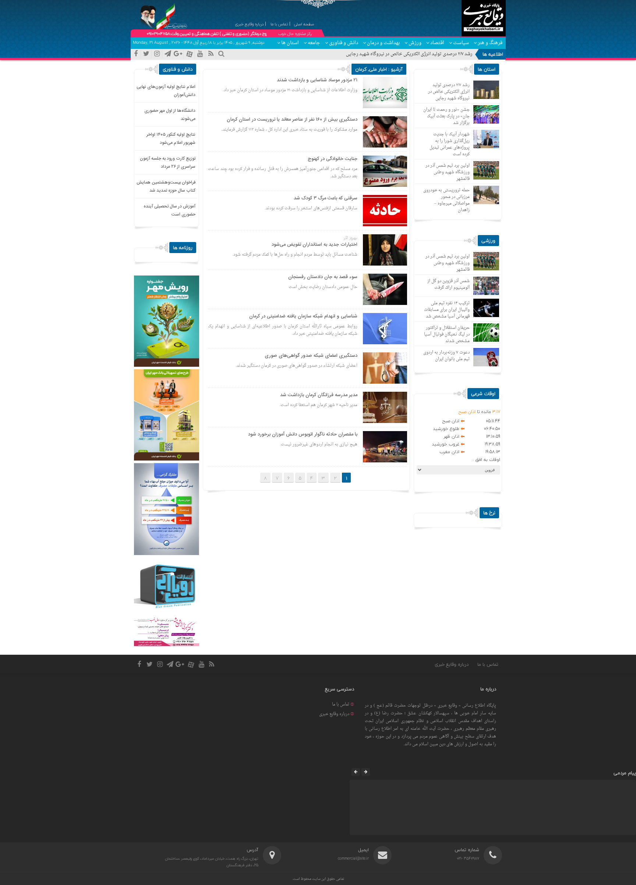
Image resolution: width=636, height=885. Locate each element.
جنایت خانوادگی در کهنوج (332, 159)
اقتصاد (437, 42)
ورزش (415, 42)
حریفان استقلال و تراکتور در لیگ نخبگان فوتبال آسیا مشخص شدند (447, 334)
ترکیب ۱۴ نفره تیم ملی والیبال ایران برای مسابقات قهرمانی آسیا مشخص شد (447, 309)
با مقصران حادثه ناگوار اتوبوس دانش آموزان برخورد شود (302, 434)
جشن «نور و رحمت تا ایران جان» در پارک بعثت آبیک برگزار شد (446, 116)
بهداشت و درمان (383, 42)
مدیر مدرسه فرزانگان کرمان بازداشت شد (318, 395)
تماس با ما (487, 664)
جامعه (314, 42)
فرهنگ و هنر (490, 42)
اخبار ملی (378, 69)
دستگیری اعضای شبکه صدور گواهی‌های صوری (311, 356)
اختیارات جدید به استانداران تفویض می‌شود (314, 245)
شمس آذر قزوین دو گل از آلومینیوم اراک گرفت (448, 284)
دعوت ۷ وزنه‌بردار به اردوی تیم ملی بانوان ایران (446, 356)
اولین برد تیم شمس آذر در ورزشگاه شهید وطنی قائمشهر (447, 172)
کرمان (361, 69)
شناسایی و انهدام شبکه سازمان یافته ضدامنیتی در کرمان (303, 316)
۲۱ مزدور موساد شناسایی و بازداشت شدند (317, 80)
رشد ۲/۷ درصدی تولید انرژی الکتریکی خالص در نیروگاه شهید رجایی (409, 54)
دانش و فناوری (343, 42)
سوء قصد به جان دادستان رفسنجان (322, 277)
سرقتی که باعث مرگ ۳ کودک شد (325, 198)
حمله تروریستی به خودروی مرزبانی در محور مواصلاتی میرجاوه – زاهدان (446, 200)
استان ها (290, 42)
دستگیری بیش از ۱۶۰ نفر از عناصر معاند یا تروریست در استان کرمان (292, 119)
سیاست (461, 42)
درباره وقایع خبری (452, 664)
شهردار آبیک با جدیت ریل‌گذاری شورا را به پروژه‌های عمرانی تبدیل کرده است (450, 144)
